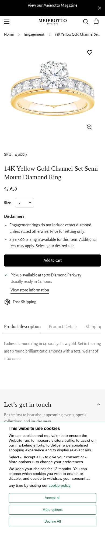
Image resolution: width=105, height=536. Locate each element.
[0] (96, 21)
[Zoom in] (89, 127)
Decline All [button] (52, 521)
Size (7, 203)
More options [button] (53, 510)
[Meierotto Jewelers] (52, 22)
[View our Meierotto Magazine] (52, 5)
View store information (29, 290)
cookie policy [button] (60, 485)
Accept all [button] (52, 498)
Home (9, 34)
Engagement (34, 34)
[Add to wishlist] (89, 53)
